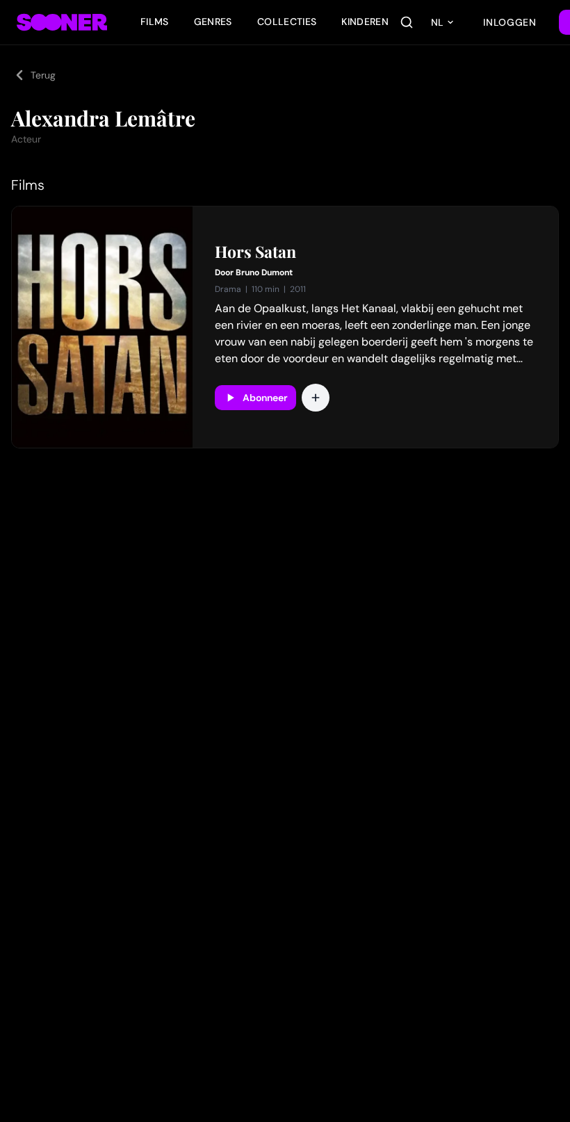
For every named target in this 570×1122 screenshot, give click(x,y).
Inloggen (510, 22)
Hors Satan (255, 251)
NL (437, 22)
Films (154, 21)
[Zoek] (407, 22)
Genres (213, 21)
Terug (43, 75)
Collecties (287, 21)
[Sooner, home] (62, 22)
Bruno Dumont (264, 272)
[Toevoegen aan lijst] (315, 398)
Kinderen (365, 21)
